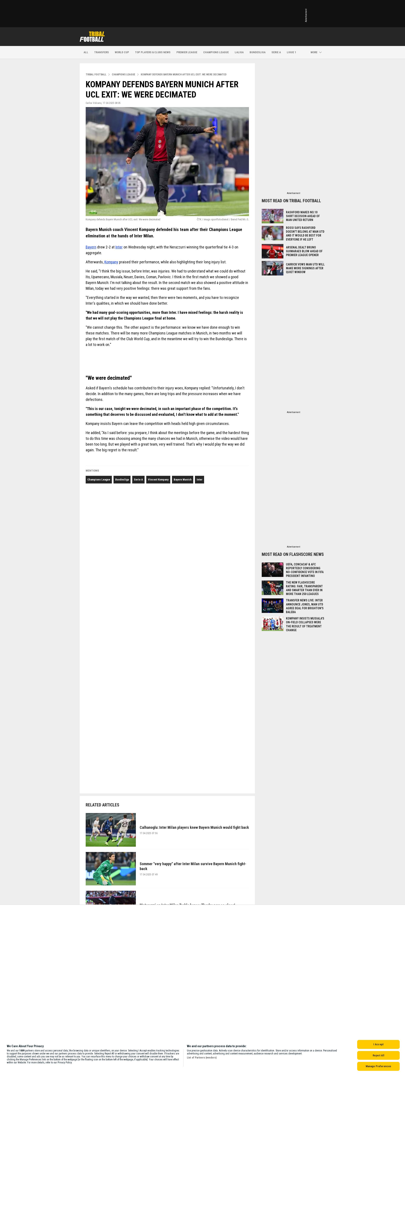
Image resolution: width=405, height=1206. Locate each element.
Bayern (91, 247)
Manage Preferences (378, 1066)
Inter (119, 247)
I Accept (378, 1044)
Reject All (378, 1055)
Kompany (111, 262)
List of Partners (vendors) (202, 1057)
